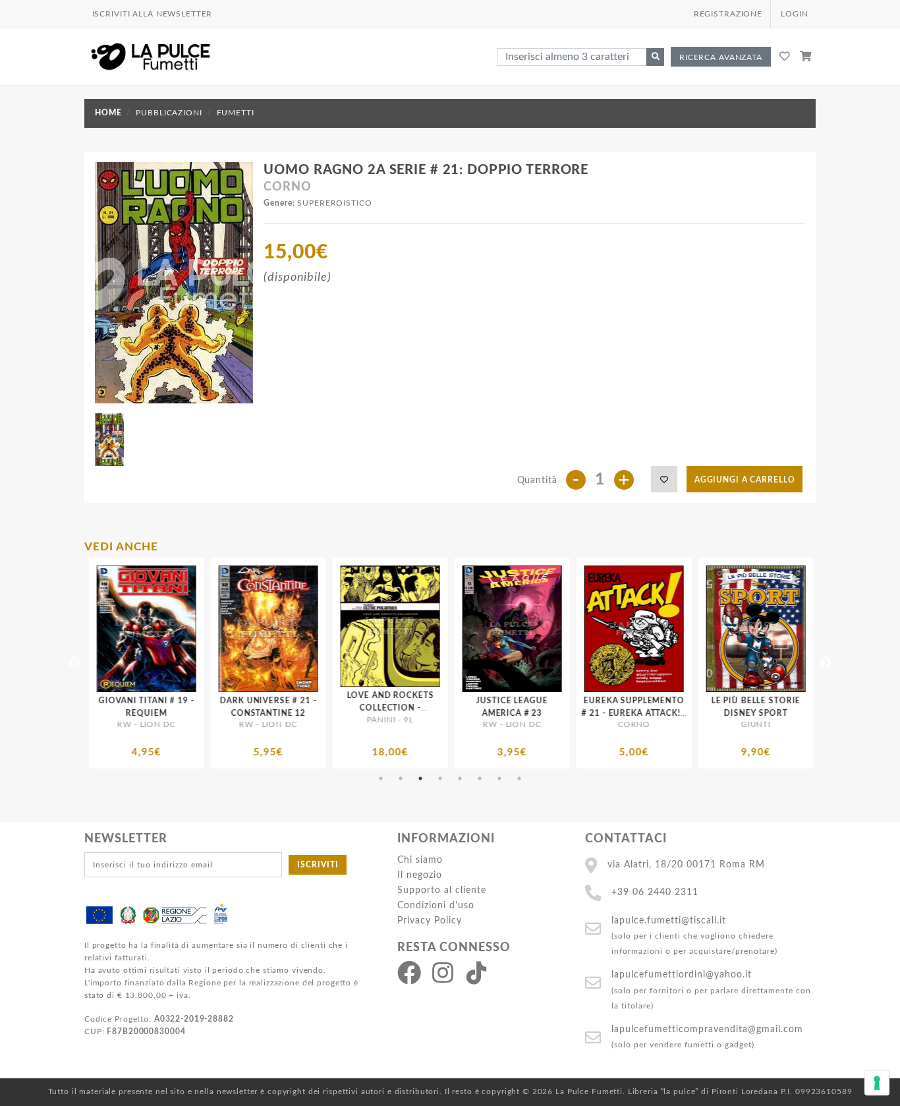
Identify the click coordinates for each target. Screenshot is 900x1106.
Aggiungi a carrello (744, 480)
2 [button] (400, 778)
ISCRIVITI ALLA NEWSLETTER (152, 14)
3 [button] (420, 778)
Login (794, 14)
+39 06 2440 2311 (654, 892)
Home (108, 113)
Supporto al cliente (441, 890)
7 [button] (499, 778)
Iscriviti (318, 865)
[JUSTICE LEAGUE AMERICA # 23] (362, 629)
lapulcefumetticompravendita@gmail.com (707, 1029)
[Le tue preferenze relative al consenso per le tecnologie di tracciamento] (876, 1082)
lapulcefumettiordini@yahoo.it (681, 974)
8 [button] (519, 778)
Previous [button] (74, 663)
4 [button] (440, 778)
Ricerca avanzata (720, 57)
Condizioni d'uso (435, 905)
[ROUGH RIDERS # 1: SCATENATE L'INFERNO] (728, 629)
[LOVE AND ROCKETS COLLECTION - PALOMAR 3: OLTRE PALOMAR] (240, 626)
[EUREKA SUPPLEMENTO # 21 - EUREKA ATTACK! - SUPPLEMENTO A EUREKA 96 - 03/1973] (484, 629)
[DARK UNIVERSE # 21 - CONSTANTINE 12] (119, 629)
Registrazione (728, 14)
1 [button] (380, 778)
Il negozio (419, 875)
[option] (119, 663)
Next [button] (825, 663)
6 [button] (479, 778)
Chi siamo (420, 860)
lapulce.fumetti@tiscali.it (668, 920)
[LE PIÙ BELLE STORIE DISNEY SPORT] (606, 629)
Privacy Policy (429, 920)
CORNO (287, 187)
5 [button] (459, 778)
